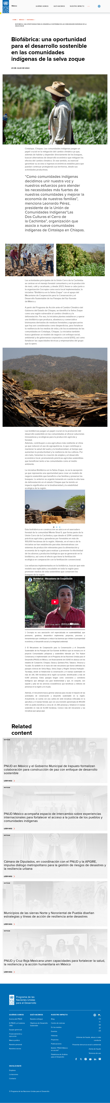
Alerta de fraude (95, 1049)
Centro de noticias (58, 1023)
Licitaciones (13, 1074)
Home (14, 19)
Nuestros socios (15, 1048)
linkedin (95, 1059)
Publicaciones (56, 1044)
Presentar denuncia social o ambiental (86, 1044)
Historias (30, 19)
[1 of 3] (53, 527)
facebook (76, 1059)
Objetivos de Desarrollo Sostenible (39, 1024)
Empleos (12, 1070)
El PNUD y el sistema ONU (17, 1024)
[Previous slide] (27, 506)
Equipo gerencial (15, 1030)
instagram (86, 1059)
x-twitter (81, 1059)
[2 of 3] (56, 527)
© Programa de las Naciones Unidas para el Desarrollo (29, 1091)
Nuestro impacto (77, 6)
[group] (55, 507)
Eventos (54, 1031)
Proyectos (54, 1040)
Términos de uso (95, 1053)
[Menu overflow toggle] (88, 6)
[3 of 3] (59, 527)
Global (99, 6)
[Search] (99, 1023)
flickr (100, 1059)
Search (103, 6)
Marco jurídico (14, 1040)
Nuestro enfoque (36, 1019)
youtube (90, 1059)
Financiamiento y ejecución (15, 1035)
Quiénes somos (42, 6)
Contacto (12, 1078)
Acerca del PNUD (15, 1019)
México (14, 6)
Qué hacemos (59, 6)
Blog (52, 1019)
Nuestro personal (15, 1044)
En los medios (56, 1027)
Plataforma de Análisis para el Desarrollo (59, 1055)
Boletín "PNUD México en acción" (59, 1049)
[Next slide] (82, 506)
